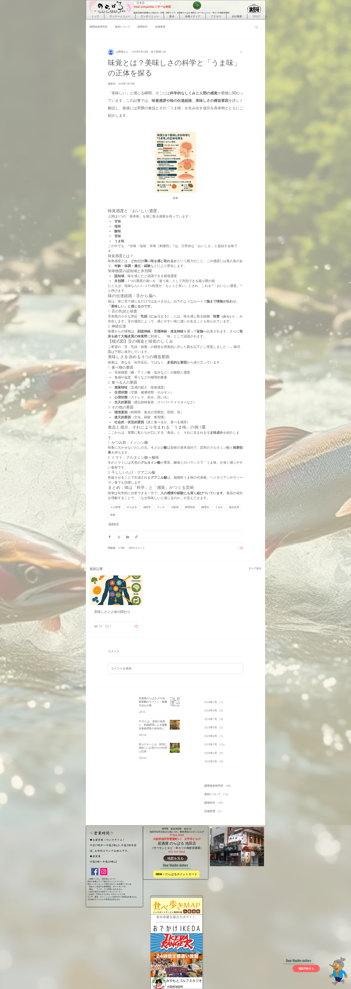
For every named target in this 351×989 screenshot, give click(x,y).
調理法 (205, 507)
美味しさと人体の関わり (112, 612)
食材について (122, 27)
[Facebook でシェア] (109, 537)
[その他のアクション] (241, 52)
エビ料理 (115, 507)
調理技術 (190, 507)
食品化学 (234, 507)
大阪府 (175, 507)
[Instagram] (103, 871)
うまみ (219, 507)
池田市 (147, 507)
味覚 (112, 515)
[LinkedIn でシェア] (127, 537)
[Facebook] (94, 871)
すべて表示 (255, 568)
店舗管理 (160, 27)
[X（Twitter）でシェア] (118, 537)
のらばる (132, 507)
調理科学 (142, 27)
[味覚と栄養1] (116, 590)
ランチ (161, 507)
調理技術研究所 (98, 27)
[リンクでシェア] (136, 537)
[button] (256, 27)
